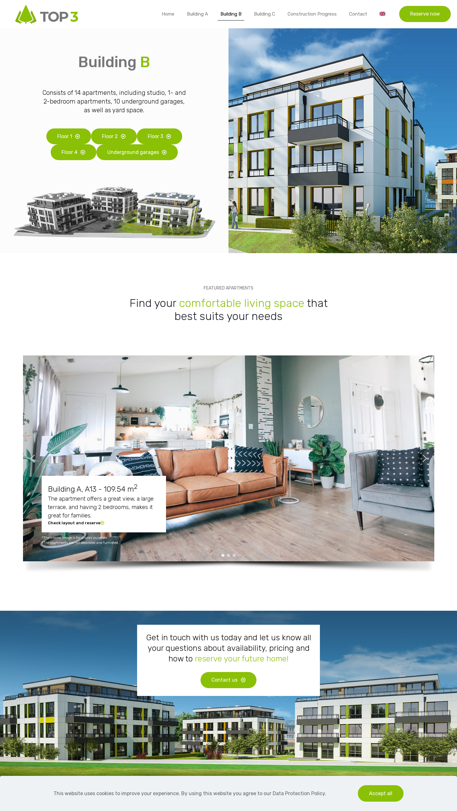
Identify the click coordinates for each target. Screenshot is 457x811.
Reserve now (425, 14)
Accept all (380, 793)
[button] (33, 458)
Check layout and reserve (74, 523)
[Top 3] (46, 14)
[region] (228, 467)
